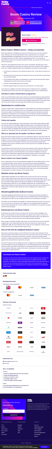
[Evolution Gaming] (20, 318)
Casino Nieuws (37, 430)
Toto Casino (4, 434)
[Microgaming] (8, 327)
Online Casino (4, 7)
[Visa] (43, 287)
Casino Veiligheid (38, 428)
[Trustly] (31, 287)
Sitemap (36, 436)
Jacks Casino (4, 428)
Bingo (19, 430)
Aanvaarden (44, 447)
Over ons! (36, 425)
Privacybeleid (37, 434)
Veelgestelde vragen (38, 427)
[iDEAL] (8, 287)
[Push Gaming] (8, 337)
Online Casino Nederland (15, 7)
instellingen (35, 447)
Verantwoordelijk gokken (39, 432)
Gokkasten (20, 428)
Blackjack (20, 425)
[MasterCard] (20, 287)
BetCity (3, 432)
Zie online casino (32, 40)
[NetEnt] (20, 327)
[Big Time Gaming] (43, 308)
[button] (47, 3)
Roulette (19, 427)
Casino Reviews (27, 7)
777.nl (2, 425)
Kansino (3, 427)
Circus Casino (4, 430)
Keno (19, 432)
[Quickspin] (20, 337)
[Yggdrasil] (43, 352)
